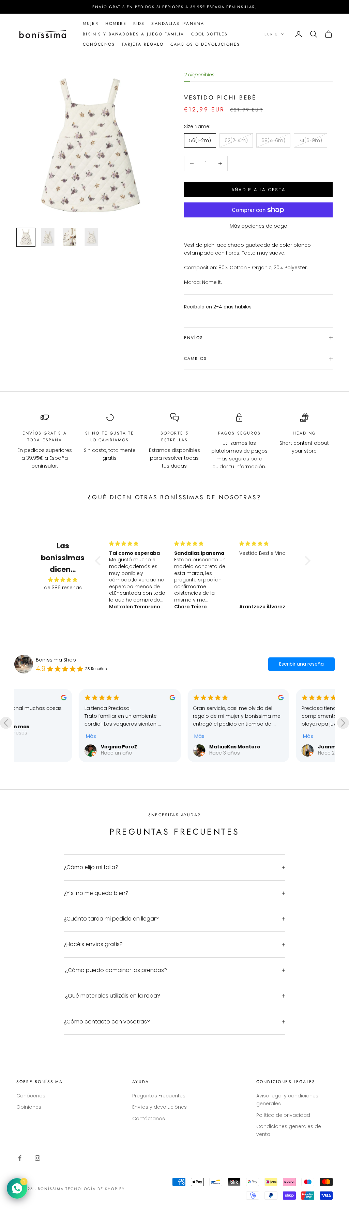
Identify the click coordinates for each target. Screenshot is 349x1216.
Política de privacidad (283, 1115)
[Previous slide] (6, 723)
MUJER (90, 23)
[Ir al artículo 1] (25, 237)
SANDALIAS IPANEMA (177, 23)
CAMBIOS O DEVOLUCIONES (205, 44)
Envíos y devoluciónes (159, 1107)
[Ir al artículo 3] (69, 237)
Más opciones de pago (258, 226)
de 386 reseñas (63, 587)
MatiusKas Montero (171, 746)
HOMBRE (115, 23)
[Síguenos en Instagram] (37, 1158)
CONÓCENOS (99, 44)
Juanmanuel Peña (278, 746)
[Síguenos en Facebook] (19, 1158)
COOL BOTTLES (209, 34)
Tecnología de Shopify (95, 1188)
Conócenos (30, 1095)
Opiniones (28, 1107)
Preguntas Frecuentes (158, 1095)
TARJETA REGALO (142, 44)
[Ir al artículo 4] (91, 237)
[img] (63, 580)
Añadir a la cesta (258, 189)
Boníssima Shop (56, 659)
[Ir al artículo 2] (47, 237)
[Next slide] (343, 723)
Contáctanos (148, 1118)
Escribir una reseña (301, 663)
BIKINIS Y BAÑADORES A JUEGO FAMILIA (133, 34)
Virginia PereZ (55, 746)
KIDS (139, 23)
